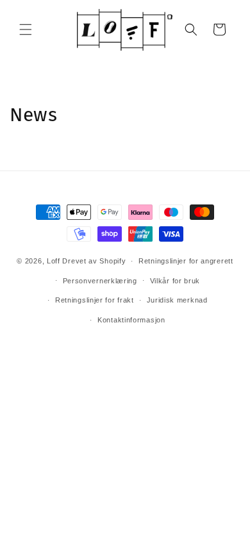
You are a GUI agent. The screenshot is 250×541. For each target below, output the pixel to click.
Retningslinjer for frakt (94, 300)
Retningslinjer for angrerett (185, 261)
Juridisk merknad (177, 300)
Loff (53, 261)
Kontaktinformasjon (131, 320)
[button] (26, 29)
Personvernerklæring (100, 281)
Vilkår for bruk (175, 281)
